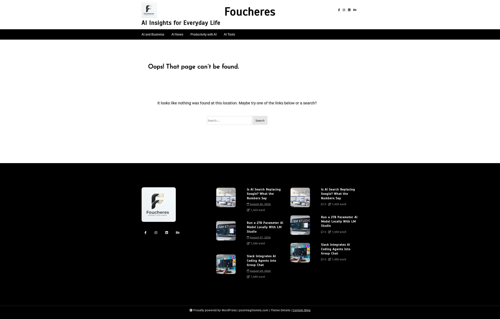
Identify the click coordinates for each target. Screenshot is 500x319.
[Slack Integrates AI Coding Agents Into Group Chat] (226, 267)
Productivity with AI (203, 34)
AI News (177, 34)
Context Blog (302, 310)
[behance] (354, 10)
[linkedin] (349, 10)
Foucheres (250, 12)
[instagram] (344, 10)
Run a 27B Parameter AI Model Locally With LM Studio (265, 227)
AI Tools (229, 34)
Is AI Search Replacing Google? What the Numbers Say (264, 193)
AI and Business (153, 34)
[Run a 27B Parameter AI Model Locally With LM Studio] (226, 234)
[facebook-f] (339, 10)
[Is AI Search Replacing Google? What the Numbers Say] (226, 201)
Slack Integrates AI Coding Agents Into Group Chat (261, 260)
